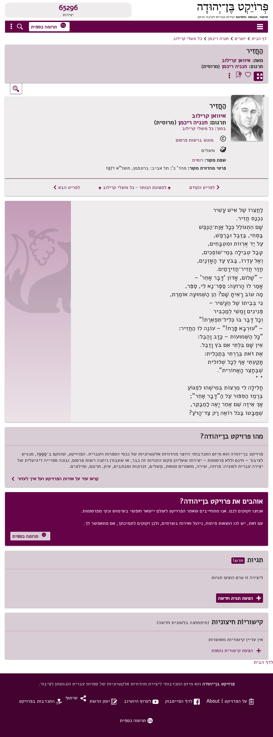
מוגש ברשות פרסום (194, 140)
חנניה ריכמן (218, 39)
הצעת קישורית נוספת (236, 650)
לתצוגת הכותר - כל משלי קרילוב (135, 187)
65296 (68, 8)
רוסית (197, 160)
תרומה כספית (48, 26)
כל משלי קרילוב (187, 39)
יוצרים (240, 39)
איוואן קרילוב (236, 60)
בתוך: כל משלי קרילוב (204, 128)
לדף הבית (263, 662)
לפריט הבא (66, 187)
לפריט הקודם (204, 187)
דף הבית (259, 39)
